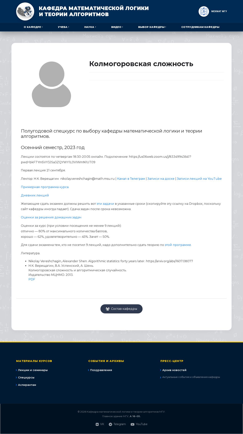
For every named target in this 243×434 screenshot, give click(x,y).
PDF (31, 279)
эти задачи (106, 204)
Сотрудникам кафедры (200, 26)
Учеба (62, 26)
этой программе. (178, 245)
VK (102, 424)
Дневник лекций (35, 195)
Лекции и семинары (33, 370)
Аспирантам (27, 385)
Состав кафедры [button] (124, 309)
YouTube (142, 424)
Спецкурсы (26, 377)
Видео (116, 26)
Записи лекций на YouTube (199, 179)
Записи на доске (161, 179)
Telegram (120, 424)
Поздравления (101, 370)
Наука (89, 26)
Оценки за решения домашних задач (51, 217)
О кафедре (32, 26)
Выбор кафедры (151, 26)
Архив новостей (174, 370)
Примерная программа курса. (45, 187)
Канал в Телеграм (131, 179)
